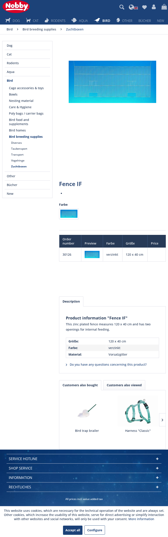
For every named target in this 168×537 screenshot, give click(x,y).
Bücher (12, 185)
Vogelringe (17, 160)
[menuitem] (121, 7)
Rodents (13, 63)
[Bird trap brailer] (87, 411)
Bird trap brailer (87, 431)
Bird (10, 80)
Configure (94, 530)
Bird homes (17, 130)
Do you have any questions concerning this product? (108, 364)
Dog (9, 45)
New (10, 193)
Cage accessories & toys (26, 88)
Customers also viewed (124, 385)
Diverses (16, 143)
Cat (9, 54)
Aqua (10, 72)
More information (141, 519)
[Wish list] (144, 7)
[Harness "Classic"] (138, 411)
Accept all (72, 530)
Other (11, 176)
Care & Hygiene (20, 107)
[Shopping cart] (163, 7)
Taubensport (19, 149)
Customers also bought (80, 385)
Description (71, 301)
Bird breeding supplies (26, 137)
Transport (17, 154)
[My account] (154, 7)
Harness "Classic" (138, 431)
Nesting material (21, 101)
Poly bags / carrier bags (26, 113)
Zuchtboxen (19, 166)
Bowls (13, 94)
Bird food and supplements (19, 122)
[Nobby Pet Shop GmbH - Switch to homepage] (16, 6)
